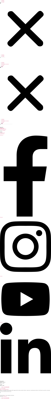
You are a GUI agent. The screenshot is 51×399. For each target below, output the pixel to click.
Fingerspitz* (5, 396)
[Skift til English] (26, 66)
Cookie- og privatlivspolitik (5, 386)
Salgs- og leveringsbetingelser (4, 389)
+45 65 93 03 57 (2, 132)
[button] (25, 28)
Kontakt (2, 122)
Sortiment (2, 1)
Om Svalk (2, 2)
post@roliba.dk (2, 133)
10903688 (3, 130)
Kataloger (2, 0)
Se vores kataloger (2, 388)
